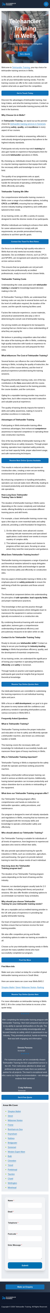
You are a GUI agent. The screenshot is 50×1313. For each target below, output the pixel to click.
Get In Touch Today (25, 93)
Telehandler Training (21, 67)
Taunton (11, 1174)
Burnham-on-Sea (15, 1129)
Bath (10, 1156)
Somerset (12, 1147)
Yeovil (10, 1165)
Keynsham (12, 1134)
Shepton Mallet (7, 987)
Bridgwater (12, 1143)
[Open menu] (46, 4)
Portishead (12, 1170)
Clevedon (12, 1161)
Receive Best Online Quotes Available (25, 460)
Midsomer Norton (28, 987)
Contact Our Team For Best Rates (25, 242)
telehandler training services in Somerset (27, 124)
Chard (10, 1179)
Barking (40, 987)
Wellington (12, 1183)
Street (18, 987)
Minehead (12, 1188)
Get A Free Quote (25, 1097)
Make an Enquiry (25, 1287)
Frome (10, 1125)
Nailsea (11, 1138)
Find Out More (25, 960)
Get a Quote (25, 54)
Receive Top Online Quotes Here (25, 684)
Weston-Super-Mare (16, 1152)
